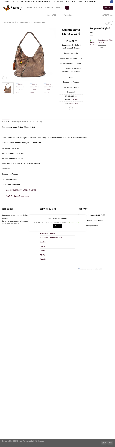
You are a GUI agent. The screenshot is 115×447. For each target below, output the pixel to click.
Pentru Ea (38, 7)
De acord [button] (57, 226)
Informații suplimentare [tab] (21, 121)
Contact (60, 7)
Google (43, 259)
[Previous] (6, 53)
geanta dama (74, 103)
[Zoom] (4, 78)
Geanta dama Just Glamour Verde (21, 190)
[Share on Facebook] (71, 108)
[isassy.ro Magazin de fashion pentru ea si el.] (13, 7)
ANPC (42, 255)
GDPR (42, 246)
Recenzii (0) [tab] (37, 121)
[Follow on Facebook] (111, 1)
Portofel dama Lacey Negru (18, 196)
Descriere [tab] (5, 121)
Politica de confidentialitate (51, 237)
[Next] (52, 53)
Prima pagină (9, 23)
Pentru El (49, 7)
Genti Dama (39, 23)
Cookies (43, 242)
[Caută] (67, 8)
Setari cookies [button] (74, 222)
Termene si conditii (47, 233)
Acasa (29, 7)
